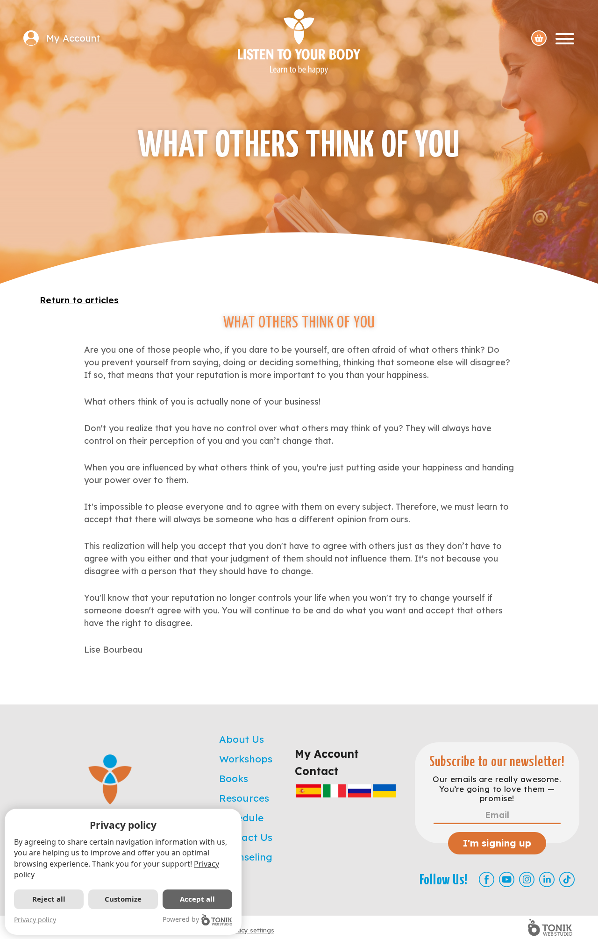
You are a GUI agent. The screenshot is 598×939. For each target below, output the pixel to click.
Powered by (181, 919)
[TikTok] (567, 879)
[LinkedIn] (547, 879)
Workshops (245, 759)
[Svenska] (384, 790)
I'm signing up (497, 843)
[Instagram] (526, 879)
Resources (244, 798)
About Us (241, 739)
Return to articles (79, 300)
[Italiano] (334, 790)
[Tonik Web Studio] (550, 927)
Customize (123, 898)
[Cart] (539, 38)
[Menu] (564, 38)
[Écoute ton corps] (299, 42)
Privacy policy (35, 919)
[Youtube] (506, 879)
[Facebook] (486, 879)
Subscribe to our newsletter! (497, 762)
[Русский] (359, 790)
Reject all (48, 898)
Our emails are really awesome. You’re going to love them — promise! (497, 789)
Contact (317, 771)
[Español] (308, 790)
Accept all (197, 898)
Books (233, 778)
